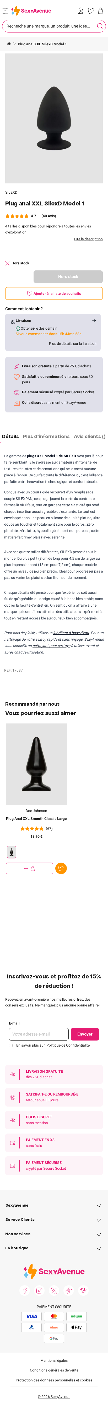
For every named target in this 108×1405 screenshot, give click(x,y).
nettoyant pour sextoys (51, 646)
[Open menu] (5, 11)
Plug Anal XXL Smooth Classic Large (36, 818)
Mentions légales (54, 1360)
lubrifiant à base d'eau (71, 633)
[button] (54, 118)
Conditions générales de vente (54, 1370)
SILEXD (11, 192)
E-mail (14, 1023)
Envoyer (85, 1034)
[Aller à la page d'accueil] (9, 44)
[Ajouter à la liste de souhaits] (61, 868)
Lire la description (88, 239)
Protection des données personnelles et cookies (54, 1380)
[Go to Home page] (31, 10)
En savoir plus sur (53, 1045)
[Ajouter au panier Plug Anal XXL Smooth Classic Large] (29, 868)
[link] (82, 11)
